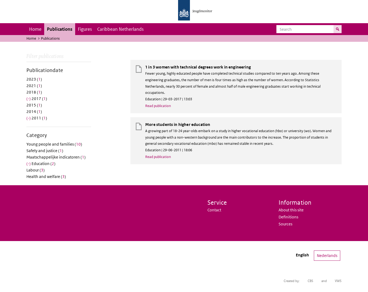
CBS (310, 281)
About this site (291, 209)
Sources (285, 223)
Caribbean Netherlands (120, 29)
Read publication (158, 106)
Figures (85, 29)
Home (35, 29)
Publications (59, 29)
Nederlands (327, 255)
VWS (338, 281)
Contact (214, 209)
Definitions (288, 216)
